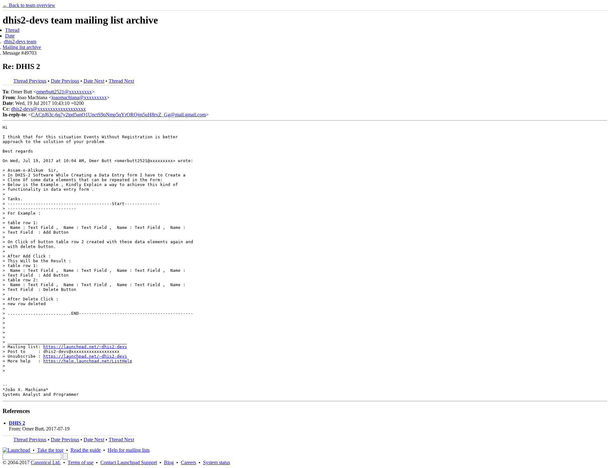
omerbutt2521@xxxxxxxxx (64, 91)
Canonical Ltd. (46, 462)
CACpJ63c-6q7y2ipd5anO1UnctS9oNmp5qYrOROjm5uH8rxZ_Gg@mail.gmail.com (118, 114)
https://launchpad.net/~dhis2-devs (85, 346)
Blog (169, 462)
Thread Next (121, 81)
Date (10, 35)
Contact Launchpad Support (128, 462)
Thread (12, 30)
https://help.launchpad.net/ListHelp (87, 361)
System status (216, 462)
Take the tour (50, 450)
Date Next (94, 81)
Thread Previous (29, 81)
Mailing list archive (22, 47)
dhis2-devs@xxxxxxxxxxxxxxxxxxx (48, 109)
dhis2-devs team (20, 41)
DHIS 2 (17, 423)
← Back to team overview (29, 5)
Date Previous (65, 81)
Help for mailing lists (129, 450)
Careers (188, 462)
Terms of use (80, 462)
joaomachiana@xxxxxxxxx (79, 97)
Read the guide (86, 450)
